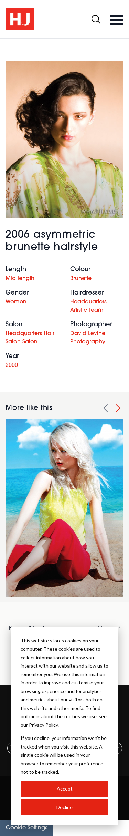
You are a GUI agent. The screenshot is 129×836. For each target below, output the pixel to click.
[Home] (20, 19)
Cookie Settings (26, 828)
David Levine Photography (87, 338)
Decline (64, 807)
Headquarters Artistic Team (88, 306)
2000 (12, 365)
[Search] (95, 19)
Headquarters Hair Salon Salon (30, 338)
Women (16, 302)
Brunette (81, 278)
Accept (65, 789)
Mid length (20, 278)
